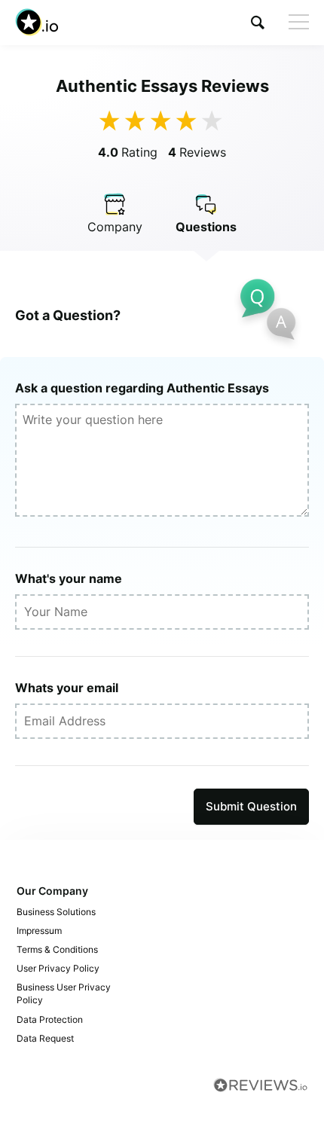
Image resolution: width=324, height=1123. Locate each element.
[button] (258, 22)
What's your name (68, 578)
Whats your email (66, 687)
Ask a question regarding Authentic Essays (142, 387)
